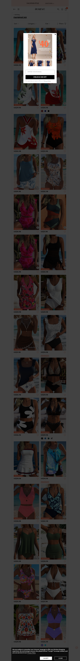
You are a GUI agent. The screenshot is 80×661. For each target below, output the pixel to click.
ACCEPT (45, 658)
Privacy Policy (31, 653)
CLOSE (61, 658)
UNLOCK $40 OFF (40, 77)
